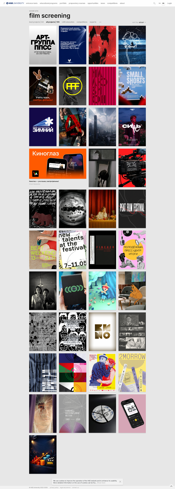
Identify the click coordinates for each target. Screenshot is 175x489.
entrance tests (31, 3)
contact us (75, 487)
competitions (112, 3)
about (122, 3)
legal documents (65, 487)
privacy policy (54, 487)
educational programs (48, 3)
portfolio (63, 3)
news (103, 3)
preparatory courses (77, 3)
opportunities (93, 3)
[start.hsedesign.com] (15, 3)
